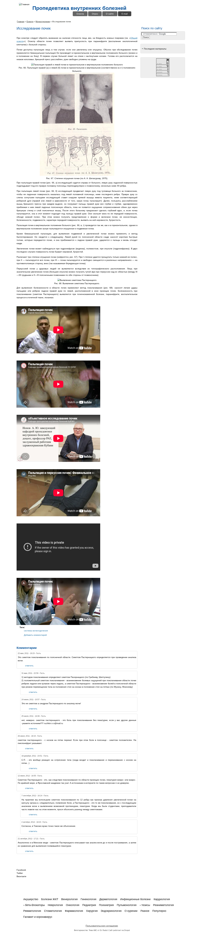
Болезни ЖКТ (49, 899)
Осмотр (80, 14)
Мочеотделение (43, 21)
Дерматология (108, 899)
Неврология (55, 905)
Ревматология (32, 910)
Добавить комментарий (35, 635)
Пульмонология (126, 905)
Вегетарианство (81, 930)
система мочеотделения (36, 630)
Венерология (69, 899)
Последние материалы (155, 49)
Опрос (95, 14)
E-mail (125, 14)
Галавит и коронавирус (37, 916)
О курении (131, 910)
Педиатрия (89, 905)
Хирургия (92, 910)
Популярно (159, 910)
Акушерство (30, 899)
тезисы (145, 905)
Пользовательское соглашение (102, 926)
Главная (20, 21)
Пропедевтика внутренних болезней (79, 8)
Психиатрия (106, 905)
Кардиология (162, 899)
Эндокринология (111, 910)
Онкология (72, 905)
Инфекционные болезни (135, 899)
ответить (29, 665)
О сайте (110, 14)
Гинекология (88, 899)
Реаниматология (163, 905)
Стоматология (53, 910)
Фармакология (74, 910)
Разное (145, 910)
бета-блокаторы (35, 905)
